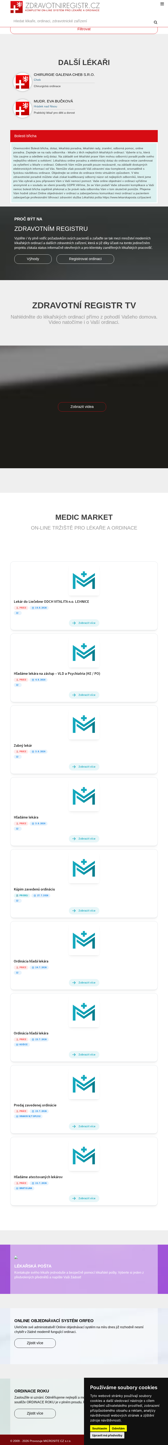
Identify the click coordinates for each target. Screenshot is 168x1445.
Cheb (37, 79)
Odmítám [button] (118, 1428)
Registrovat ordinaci (85, 259)
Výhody (33, 259)
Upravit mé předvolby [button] (107, 1435)
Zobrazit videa (82, 407)
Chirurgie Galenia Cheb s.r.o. (64, 75)
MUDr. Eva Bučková (53, 101)
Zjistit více (35, 1343)
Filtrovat (84, 29)
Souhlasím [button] (99, 1428)
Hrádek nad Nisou (45, 106)
